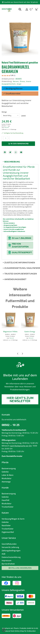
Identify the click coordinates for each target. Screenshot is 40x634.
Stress (22, 81)
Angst (19, 84)
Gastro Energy (29, 331)
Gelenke (5, 472)
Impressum (6, 560)
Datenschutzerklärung (11, 557)
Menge (4, 112)
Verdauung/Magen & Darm (13, 519)
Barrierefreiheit (8, 564)
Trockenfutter (7, 507)
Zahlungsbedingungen (11, 550)
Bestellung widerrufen (20, 568)
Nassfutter (6, 525)
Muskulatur (6, 478)
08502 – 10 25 (10, 425)
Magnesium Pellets (10, 331)
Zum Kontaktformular (12, 456)
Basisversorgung (9, 468)
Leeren (23, 115)
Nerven (16, 81)
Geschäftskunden (9, 544)
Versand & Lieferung (10, 547)
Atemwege (6, 482)
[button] (3, 2)
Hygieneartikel (8, 532)
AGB (3, 554)
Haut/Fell (5, 500)
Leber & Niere (7, 475)
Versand (6, 127)
